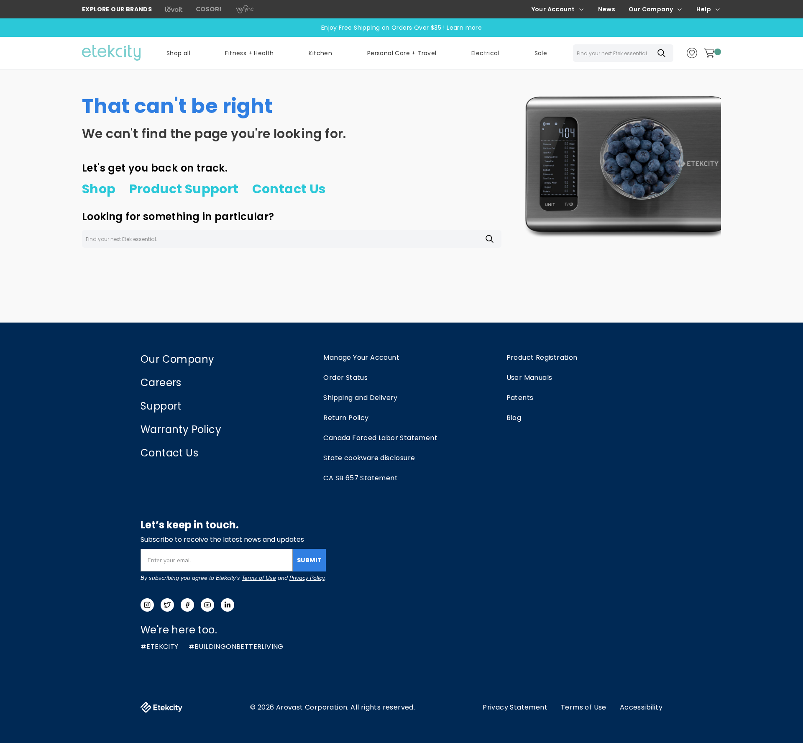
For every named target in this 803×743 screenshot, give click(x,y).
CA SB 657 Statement (360, 478)
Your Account (553, 9)
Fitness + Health (249, 53)
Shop (99, 189)
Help (703, 9)
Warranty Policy (181, 429)
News (606, 9)
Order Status (345, 377)
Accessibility (641, 707)
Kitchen (320, 53)
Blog (514, 418)
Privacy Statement (515, 707)
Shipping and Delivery (360, 397)
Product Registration (542, 357)
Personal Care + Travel (402, 53)
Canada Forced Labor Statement (380, 438)
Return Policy (345, 418)
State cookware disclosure (369, 458)
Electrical (485, 53)
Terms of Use (259, 578)
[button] (249, 53)
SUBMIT (309, 560)
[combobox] (623, 53)
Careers (161, 382)
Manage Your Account (361, 357)
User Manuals (529, 377)
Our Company (651, 9)
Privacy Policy (307, 578)
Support (161, 406)
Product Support (184, 189)
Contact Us (289, 189)
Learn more (464, 27)
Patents (520, 397)
